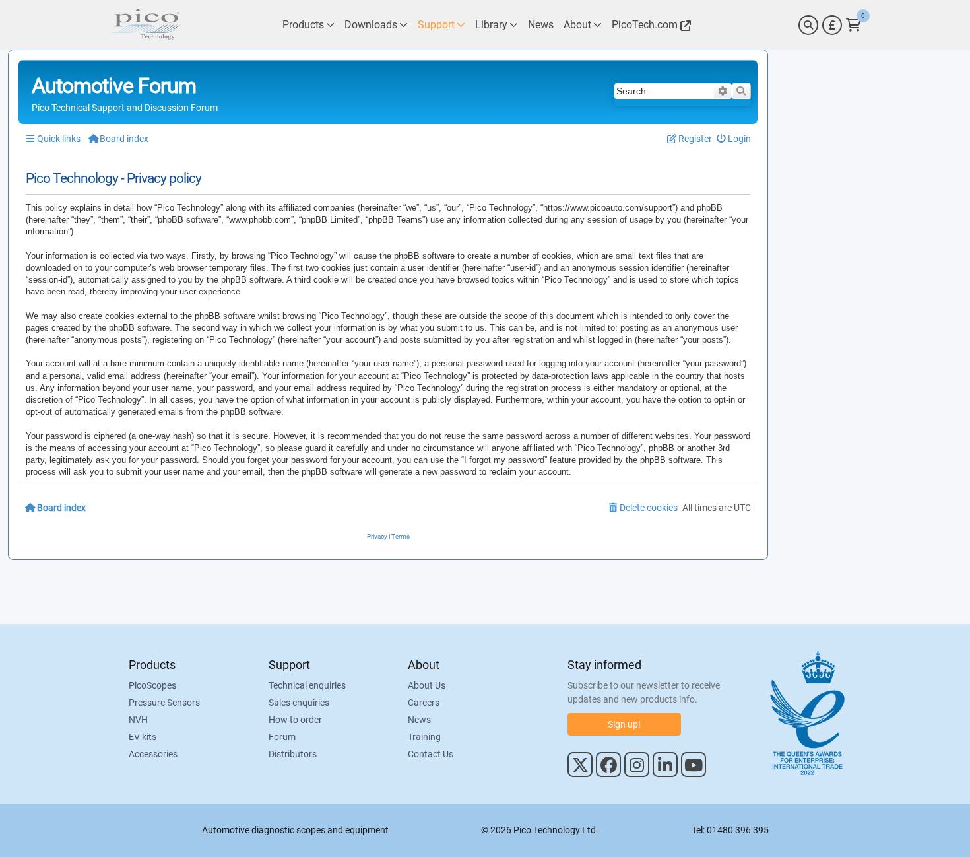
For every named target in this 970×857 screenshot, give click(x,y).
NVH (138, 719)
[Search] (808, 25)
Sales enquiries (299, 702)
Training (424, 737)
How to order (295, 719)
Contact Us (430, 754)
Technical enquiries (307, 685)
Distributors (293, 754)
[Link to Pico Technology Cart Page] (853, 25)
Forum (282, 737)
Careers (423, 702)
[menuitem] (734, 139)
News (419, 719)
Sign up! (624, 724)
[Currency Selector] (832, 25)
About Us (426, 685)
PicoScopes (152, 685)
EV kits (142, 737)
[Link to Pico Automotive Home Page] (145, 25)
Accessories (153, 754)
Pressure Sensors (164, 702)
